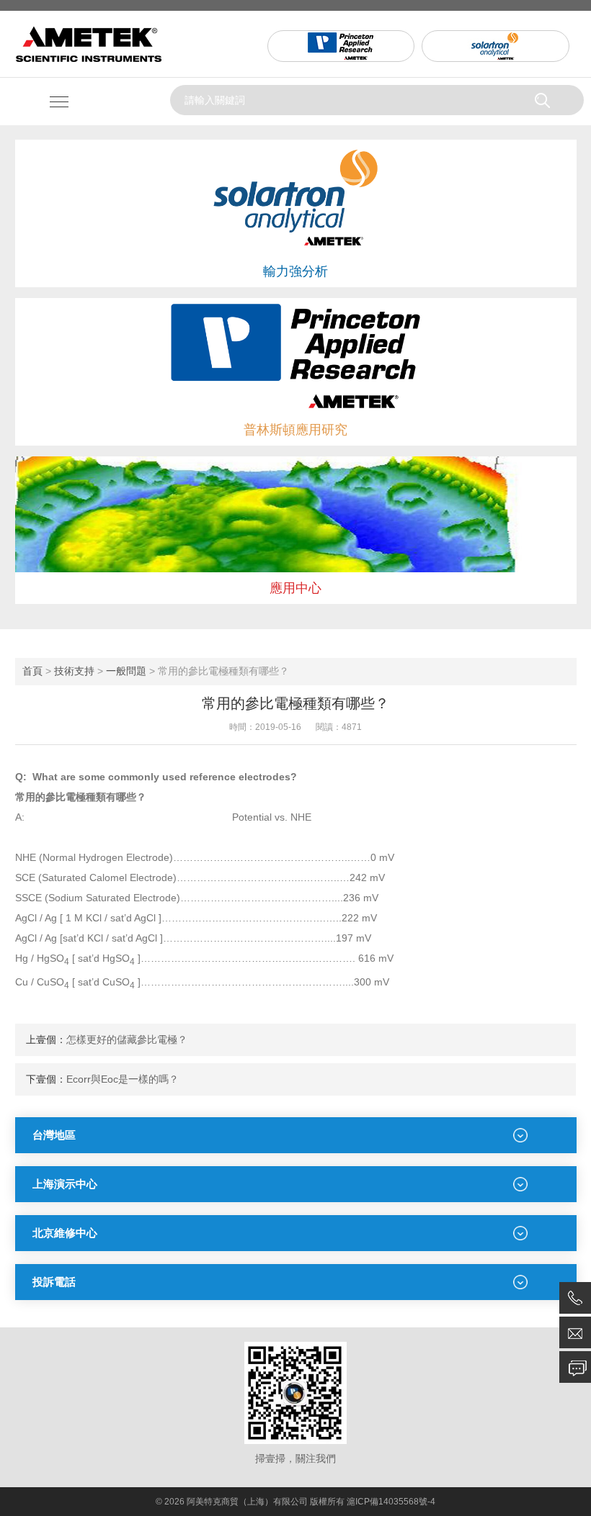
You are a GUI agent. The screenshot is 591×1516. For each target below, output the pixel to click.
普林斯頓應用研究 (295, 430)
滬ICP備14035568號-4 (391, 1502)
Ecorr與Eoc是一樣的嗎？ (122, 1079)
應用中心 (295, 588)
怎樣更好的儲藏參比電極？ (126, 1039)
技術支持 (74, 671)
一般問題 (126, 671)
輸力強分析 (295, 271)
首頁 (32, 671)
